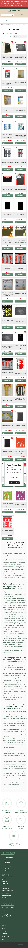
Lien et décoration (8, 867)
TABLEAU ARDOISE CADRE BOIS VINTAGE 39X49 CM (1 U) (20, 426)
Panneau (25, 24)
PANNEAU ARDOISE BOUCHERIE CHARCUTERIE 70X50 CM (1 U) (7, 188)
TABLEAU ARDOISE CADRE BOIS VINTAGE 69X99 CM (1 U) (7, 452)
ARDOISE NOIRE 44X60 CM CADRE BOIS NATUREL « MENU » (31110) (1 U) (7, 57)
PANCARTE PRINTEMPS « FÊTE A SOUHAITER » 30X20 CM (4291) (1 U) (20, 57)
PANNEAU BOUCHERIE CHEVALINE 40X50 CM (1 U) (8, 268)
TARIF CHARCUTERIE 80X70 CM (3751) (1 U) (7, 531)
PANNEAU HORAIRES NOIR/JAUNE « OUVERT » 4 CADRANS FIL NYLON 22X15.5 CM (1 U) (7, 321)
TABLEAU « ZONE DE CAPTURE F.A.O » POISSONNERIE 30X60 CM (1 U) (7, 426)
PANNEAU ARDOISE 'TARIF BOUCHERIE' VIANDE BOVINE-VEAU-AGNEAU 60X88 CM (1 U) (7, 162)
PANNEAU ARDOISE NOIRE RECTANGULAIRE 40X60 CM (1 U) (20, 215)
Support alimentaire (8, 859)
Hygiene (6, 863)
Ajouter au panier (8, 63)
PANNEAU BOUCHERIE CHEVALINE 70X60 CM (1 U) (20, 268)
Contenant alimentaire (9, 857)
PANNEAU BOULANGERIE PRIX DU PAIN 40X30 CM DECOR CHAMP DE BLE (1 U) (20, 294)
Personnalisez (4, 933)
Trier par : (11, 36)
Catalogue (8, 24)
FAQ (3, 939)
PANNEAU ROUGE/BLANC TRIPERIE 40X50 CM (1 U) (7, 373)
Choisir (14, 480)
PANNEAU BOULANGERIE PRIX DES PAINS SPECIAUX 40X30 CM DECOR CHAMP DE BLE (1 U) (7, 294)
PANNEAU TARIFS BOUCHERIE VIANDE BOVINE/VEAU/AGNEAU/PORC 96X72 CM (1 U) (20, 373)
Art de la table (7, 862)
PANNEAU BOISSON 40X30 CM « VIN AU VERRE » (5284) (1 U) (7, 241)
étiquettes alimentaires (12, 564)
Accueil (3, 24)
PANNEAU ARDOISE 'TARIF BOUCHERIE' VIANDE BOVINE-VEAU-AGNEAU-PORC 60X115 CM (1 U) (20, 162)
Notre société (4, 938)
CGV (3, 934)
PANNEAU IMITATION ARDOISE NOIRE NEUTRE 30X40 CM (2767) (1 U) (20, 320)
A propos (3, 928)
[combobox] (20, 36)
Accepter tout (14, 482)
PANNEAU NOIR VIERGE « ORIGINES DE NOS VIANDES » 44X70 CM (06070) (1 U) (20, 347)
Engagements (4, 931)
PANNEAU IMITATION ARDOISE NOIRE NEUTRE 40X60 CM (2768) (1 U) (7, 347)
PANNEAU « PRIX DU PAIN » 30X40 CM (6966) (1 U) (7, 109)
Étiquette (20, 24)
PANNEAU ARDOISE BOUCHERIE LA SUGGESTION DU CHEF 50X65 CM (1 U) (21, 188)
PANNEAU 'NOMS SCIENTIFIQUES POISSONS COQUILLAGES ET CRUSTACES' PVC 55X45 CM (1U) (8, 136)
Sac (5, 860)
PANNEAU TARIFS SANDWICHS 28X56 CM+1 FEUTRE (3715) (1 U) (7, 399)
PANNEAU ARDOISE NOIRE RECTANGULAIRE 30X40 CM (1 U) (8, 215)
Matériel (6, 865)
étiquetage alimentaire (7, 652)
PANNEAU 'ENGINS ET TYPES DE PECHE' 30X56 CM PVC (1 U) (20, 109)
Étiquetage (14, 24)
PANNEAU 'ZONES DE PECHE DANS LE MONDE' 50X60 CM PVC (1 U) (20, 136)
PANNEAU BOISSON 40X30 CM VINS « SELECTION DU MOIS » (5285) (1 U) (20, 241)
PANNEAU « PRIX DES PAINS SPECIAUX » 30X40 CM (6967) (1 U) (21, 83)
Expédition (7, 870)
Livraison (3, 930)
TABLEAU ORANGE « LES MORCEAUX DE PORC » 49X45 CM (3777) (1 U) (20, 452)
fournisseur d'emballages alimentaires (10, 688)
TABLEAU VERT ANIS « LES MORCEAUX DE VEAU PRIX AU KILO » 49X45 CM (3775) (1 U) (7, 505)
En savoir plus (14, 477)
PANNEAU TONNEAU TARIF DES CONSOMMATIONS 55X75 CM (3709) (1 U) (20, 400)
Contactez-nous (5, 897)
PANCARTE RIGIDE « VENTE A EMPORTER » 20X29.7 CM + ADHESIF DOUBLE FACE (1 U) (7, 83)
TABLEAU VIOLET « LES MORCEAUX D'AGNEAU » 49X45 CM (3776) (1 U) (20, 505)
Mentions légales (5, 936)
